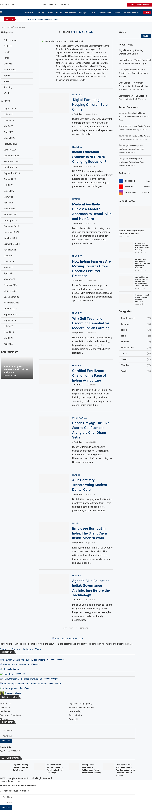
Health (59, 13)
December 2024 (11, 226)
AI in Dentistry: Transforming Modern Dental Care (89, 485)
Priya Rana (24, 688)
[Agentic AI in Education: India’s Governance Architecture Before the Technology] (54, 584)
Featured (29, 13)
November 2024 (11, 232)
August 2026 (10, 108)
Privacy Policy (75, 715)
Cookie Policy (75, 711)
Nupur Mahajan (55, 683)
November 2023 (11, 302)
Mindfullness (136, 347)
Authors (6, 652)
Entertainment (105, 13)
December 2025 (11, 155)
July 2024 (8, 255)
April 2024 (8, 273)
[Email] (125, 5)
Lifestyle (83, 13)
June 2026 (9, 120)
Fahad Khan (19, 674)
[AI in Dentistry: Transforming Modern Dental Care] (54, 483)
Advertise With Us (131, 13)
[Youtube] (122, 5)
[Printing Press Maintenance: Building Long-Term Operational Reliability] (126, 263)
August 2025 (10, 179)
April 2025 (8, 202)
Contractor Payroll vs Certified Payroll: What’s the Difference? (142, 298)
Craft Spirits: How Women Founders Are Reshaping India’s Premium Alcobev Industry (133, 86)
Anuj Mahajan (76, 41)
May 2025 (8, 197)
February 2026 (10, 144)
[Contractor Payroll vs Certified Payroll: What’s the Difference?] (126, 298)
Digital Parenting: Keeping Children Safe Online (41, 19)
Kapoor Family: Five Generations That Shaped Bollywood (16, 369)
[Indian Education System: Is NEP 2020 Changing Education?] (54, 155)
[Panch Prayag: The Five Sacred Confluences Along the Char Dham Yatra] (54, 426)
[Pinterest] (119, 5)
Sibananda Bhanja (13, 693)
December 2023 (11, 297)
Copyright (73, 719)
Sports (117, 13)
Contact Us (64, 4)
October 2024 (10, 238)
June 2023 (9, 332)
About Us (53, 4)
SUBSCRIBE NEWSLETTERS (140, 4)
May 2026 (8, 126)
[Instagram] (117, 5)
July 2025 (8, 185)
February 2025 (10, 214)
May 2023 (8, 338)
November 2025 (11, 161)
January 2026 (10, 149)
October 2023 (10, 308)
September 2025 (12, 173)
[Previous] (18, 19)
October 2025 (10, 167)
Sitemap (4, 719)
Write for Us (5, 704)
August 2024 (10, 249)
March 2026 (9, 138)
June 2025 (9, 191)
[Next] (21, 19)
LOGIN (147, 13)
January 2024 (10, 291)
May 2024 (8, 267)
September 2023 (12, 314)
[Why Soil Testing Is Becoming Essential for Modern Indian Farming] (54, 322)
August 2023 (10, 320)
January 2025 (10, 220)
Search (122, 32)
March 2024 (9, 279)
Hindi (136, 335)
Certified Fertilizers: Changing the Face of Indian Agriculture (89, 375)
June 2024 (9, 261)
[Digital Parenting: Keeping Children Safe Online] (54, 103)
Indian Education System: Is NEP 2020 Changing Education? (89, 157)
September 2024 (12, 244)
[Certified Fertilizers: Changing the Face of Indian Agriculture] (54, 374)
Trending (40, 13)
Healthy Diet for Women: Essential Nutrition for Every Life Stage (134, 116)
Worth (50, 13)
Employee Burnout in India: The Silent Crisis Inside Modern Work (90, 533)
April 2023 (8, 344)
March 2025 (9, 208)
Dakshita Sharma (11, 669)
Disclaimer (5, 711)
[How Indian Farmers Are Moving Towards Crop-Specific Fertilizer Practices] (54, 264)
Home (43, 4)
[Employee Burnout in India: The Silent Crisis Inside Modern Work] (54, 532)
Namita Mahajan (51, 679)
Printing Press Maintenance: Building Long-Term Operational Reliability (133, 73)
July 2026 (8, 114)
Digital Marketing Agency (80, 704)
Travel (92, 13)
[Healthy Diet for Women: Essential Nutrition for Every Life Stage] (126, 247)
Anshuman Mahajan (55, 659)
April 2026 (8, 132)
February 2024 (10, 285)
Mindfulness (70, 13)
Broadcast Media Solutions (81, 707)
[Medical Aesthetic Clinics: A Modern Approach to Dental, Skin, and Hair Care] (54, 207)
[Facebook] (114, 5)
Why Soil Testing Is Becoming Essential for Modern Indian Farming (90, 323)
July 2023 (8, 326)
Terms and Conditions (10, 715)
